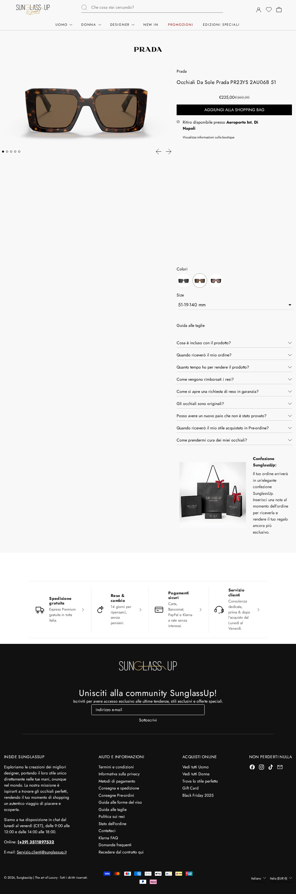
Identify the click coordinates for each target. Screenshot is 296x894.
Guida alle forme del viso (120, 802)
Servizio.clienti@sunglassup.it (41, 852)
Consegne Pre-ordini (116, 795)
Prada (182, 71)
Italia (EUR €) (279, 878)
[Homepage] (33, 9)
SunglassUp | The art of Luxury (37, 877)
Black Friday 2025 (198, 795)
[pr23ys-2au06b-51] (200, 281)
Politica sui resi (112, 816)
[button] (268, 9)
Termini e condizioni (116, 767)
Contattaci (107, 830)
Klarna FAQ (108, 838)
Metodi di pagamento (117, 781)
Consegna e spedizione (119, 788)
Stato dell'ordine (112, 824)
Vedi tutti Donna (196, 774)
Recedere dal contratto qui (121, 852)
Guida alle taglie (113, 809)
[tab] (3, 152)
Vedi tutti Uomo (195, 767)
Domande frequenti (115, 845)
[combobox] (157, 7)
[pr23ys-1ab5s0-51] (183, 281)
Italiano (256, 878)
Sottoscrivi (148, 720)
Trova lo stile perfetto (200, 781)
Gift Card (190, 788)
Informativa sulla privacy (119, 774)
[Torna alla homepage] (148, 665)
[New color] (216, 281)
